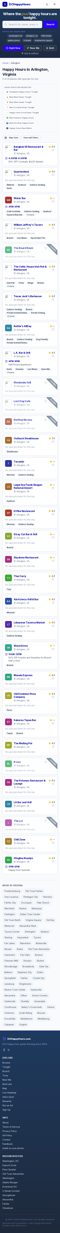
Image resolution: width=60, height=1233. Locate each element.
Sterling (8, 937)
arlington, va (31, 36)
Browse (6, 1062)
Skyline (40, 960)
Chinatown (7, 1208)
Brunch (6, 1071)
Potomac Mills (11, 960)
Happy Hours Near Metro (19, 128)
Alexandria (9, 995)
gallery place (14, 40)
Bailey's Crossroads (32, 1007)
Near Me (34, 48)
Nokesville (41, 943)
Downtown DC (9, 1186)
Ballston (8, 972)
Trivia (5, 1075)
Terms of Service (11, 1127)
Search (50, 24)
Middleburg (43, 1018)
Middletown (26, 1018)
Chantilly (25, 1001)
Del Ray (50, 920)
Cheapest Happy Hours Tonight (22, 92)
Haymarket (22, 937)
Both (51, 48)
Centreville (9, 1001)
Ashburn (45, 931)
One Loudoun (11, 897)
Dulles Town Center (30, 914)
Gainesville (36, 989)
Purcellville (9, 1018)
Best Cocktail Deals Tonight (20, 107)
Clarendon (9, 955)
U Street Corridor (11, 1191)
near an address (31, 53)
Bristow (38, 955)
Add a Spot (8, 1097)
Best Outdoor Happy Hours (20, 118)
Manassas (37, 908)
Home (5, 63)
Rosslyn (27, 960)
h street (27, 40)
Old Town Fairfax (34, 891)
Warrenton (25, 943)
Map (4, 1088)
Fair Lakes (9, 943)
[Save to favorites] (53, 150)
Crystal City (38, 978)
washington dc (15, 36)
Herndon (47, 897)
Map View (13, 138)
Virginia (23, 1024)
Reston (22, 908)
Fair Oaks (25, 955)
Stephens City (25, 972)
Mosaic (8, 949)
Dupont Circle (9, 1165)
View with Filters (30, 138)
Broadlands (28, 966)
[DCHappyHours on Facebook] (4, 1049)
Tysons (37, 937)
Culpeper (9, 1024)
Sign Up (6, 1109)
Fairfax (24, 978)
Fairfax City (10, 902)
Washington (8, 1178)
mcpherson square (43, 40)
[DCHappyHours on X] (8, 1050)
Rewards (6, 1101)
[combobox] (22, 24)
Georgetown (8, 1195)
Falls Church (43, 902)
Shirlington (30, 931)
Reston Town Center (14, 989)
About (5, 1122)
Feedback (7, 1144)
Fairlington (9, 914)
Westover (9, 926)
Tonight (6, 1067)
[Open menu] (54, 4)
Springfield (10, 978)
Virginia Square (33, 920)
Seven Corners (40, 995)
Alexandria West (28, 926)
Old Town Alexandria (38, 949)
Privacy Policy (9, 1131)
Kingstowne (25, 984)
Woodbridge (10, 966)
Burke (20, 949)
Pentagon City (31, 897)
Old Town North (12, 920)
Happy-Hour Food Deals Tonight (22, 112)
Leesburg (9, 984)
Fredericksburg (12, 891)
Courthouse (10, 1007)
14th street (46, 36)
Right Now (14, 48)
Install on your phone (13, 1148)
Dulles (40, 972)
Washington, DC (10, 1161)
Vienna (50, 1007)
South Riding (25, 1013)
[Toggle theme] (47, 4)
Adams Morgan (10, 1182)
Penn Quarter (9, 1169)
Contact (6, 1139)
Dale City (43, 966)
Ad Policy (7, 1135)
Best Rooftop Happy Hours (20, 123)
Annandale (39, 1001)
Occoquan (26, 902)
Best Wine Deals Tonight (19, 102)
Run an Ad (7, 1105)
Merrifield (9, 908)
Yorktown (9, 1013)
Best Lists (7, 1084)
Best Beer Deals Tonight (18, 97)
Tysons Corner (12, 931)
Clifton (23, 995)
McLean (41, 1013)
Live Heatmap (9, 1092)
